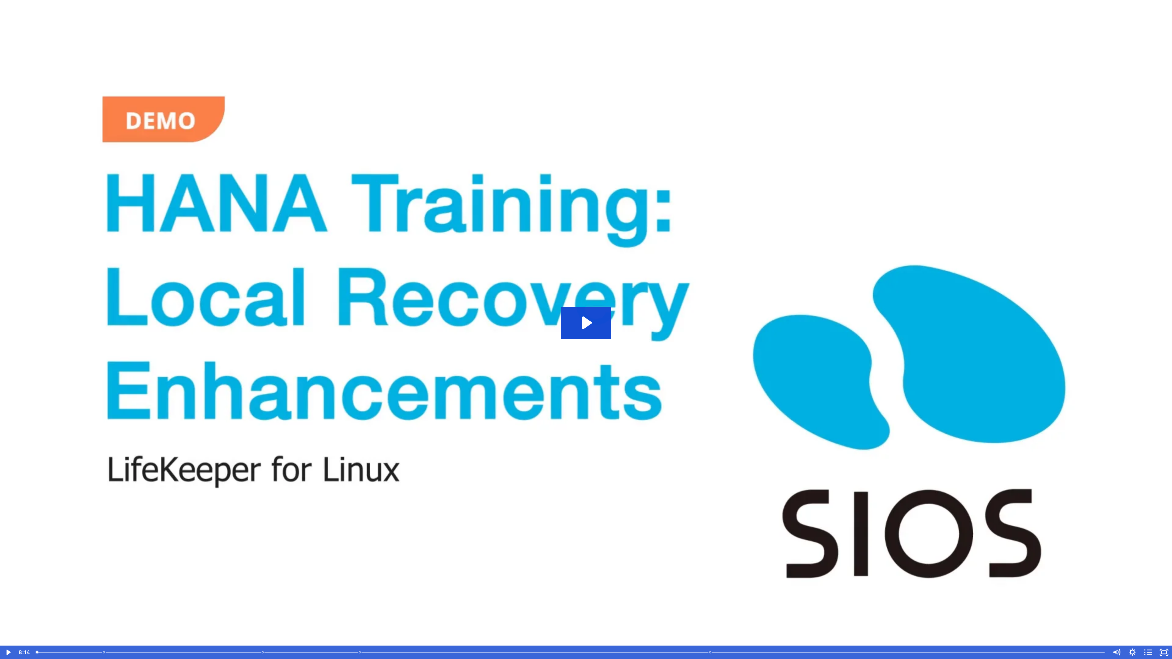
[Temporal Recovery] (710, 652)
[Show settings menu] (1132, 652)
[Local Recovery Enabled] (262, 652)
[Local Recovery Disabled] (360, 652)
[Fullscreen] (1164, 652)
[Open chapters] (1148, 652)
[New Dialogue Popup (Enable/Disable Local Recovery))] (104, 652)
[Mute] (1116, 652)
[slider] (571, 652)
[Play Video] (8, 652)
